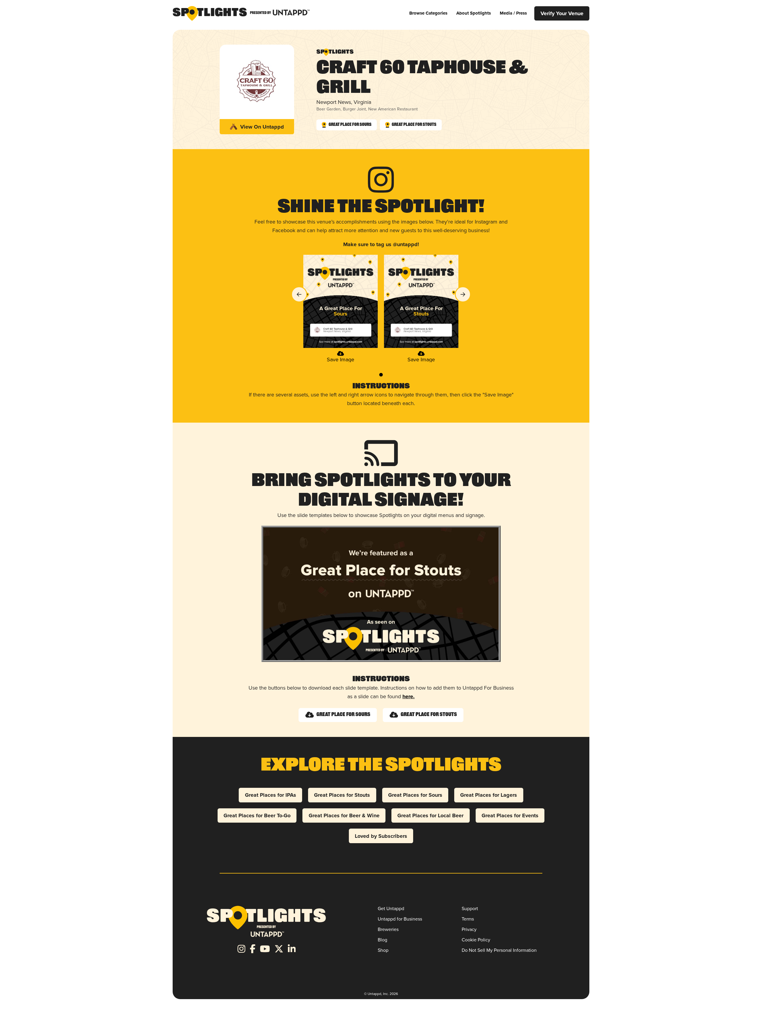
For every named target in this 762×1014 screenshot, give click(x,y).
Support (470, 908)
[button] (428, 13)
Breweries (388, 929)
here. (408, 696)
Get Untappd (391, 908)
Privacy (469, 929)
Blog (382, 939)
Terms (468, 918)
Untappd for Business (400, 918)
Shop (383, 950)
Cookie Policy (476, 939)
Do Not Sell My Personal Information (499, 950)
